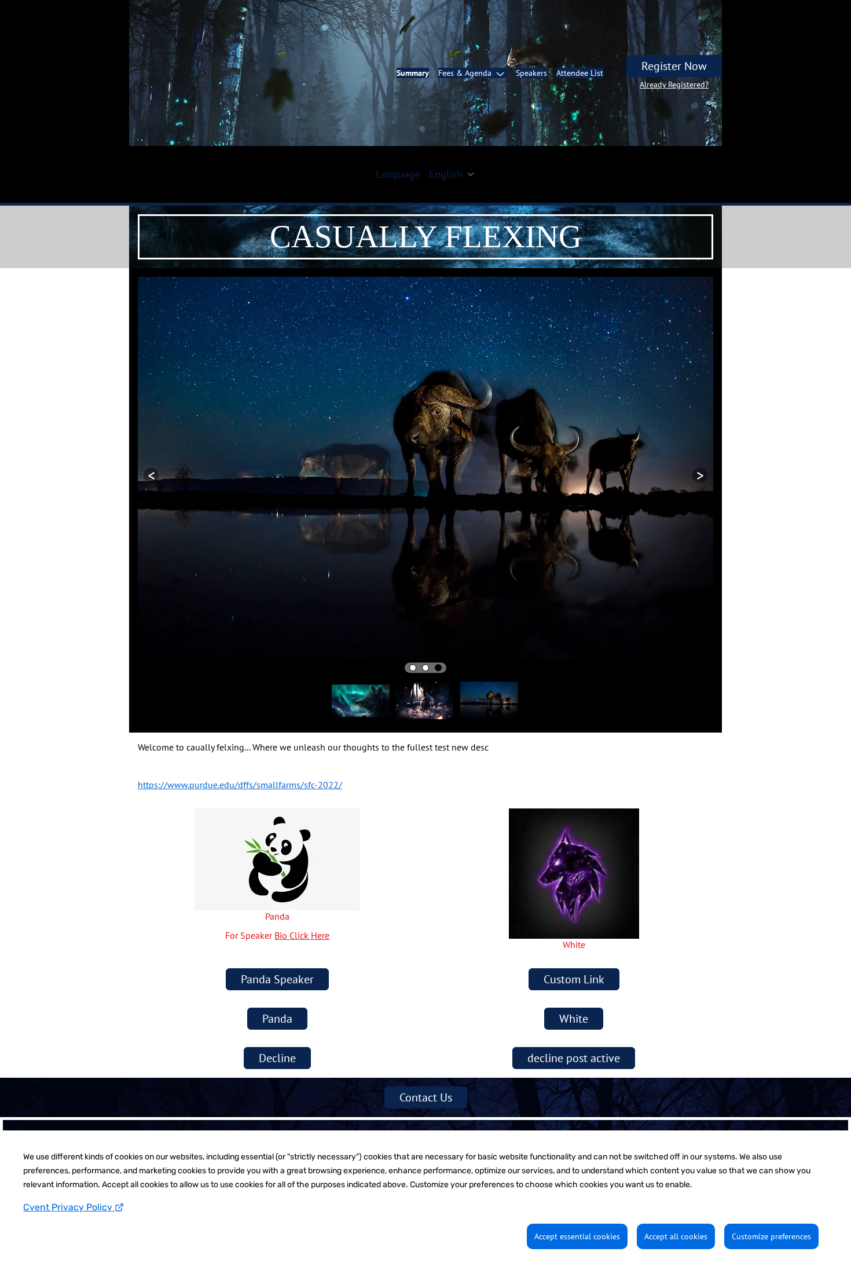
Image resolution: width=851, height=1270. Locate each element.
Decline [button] (277, 995)
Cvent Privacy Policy (69, 1207)
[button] (472, 73)
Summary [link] (413, 73)
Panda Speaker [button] (277, 916)
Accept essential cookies (577, 1236)
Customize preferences (771, 1236)
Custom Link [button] (574, 916)
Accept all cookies (675, 1236)
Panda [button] (277, 956)
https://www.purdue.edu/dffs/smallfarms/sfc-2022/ (240, 722)
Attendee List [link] (579, 73)
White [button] (573, 956)
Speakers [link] (531, 73)
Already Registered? (674, 84)
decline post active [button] (573, 995)
